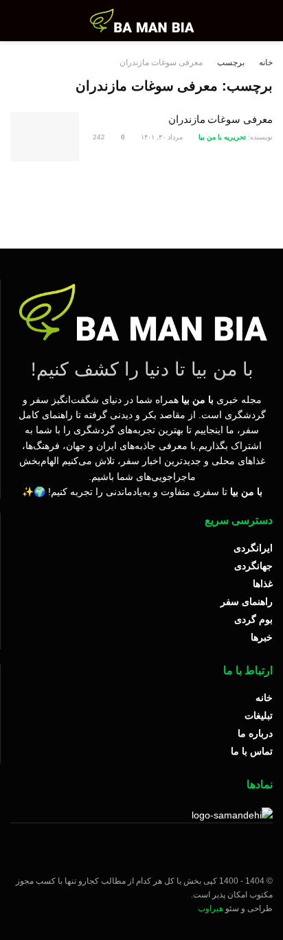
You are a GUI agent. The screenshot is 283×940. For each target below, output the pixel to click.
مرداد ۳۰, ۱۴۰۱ (163, 137)
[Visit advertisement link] (141, 199)
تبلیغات (259, 715)
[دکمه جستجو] (23, 20)
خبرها (262, 637)
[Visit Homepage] (141, 20)
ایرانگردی (253, 547)
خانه (266, 62)
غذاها (263, 583)
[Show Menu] (260, 20)
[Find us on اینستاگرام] (268, 855)
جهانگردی (253, 565)
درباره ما (255, 733)
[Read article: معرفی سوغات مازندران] (44, 136)
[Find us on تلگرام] (246, 855)
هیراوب (210, 908)
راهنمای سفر (246, 601)
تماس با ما (252, 751)
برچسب (231, 62)
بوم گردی (253, 619)
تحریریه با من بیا (222, 137)
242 (100, 137)
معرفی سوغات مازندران (161, 62)
